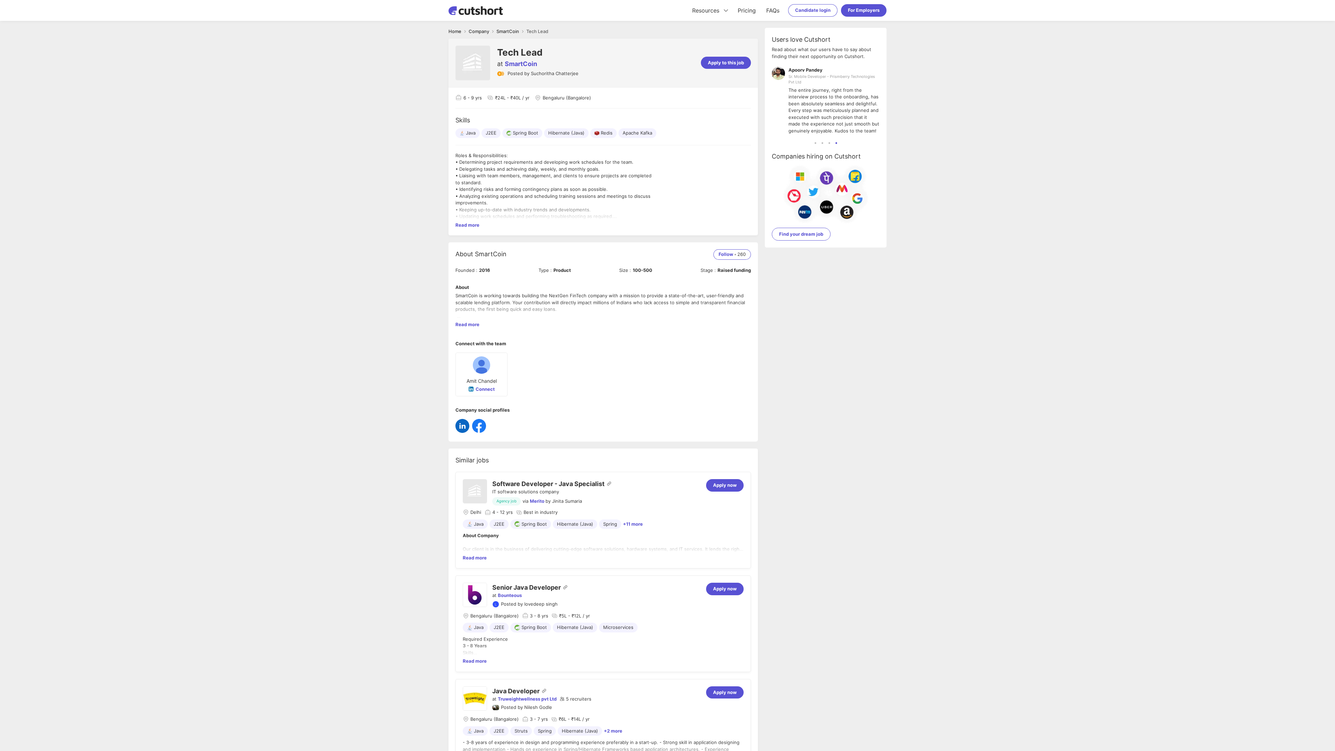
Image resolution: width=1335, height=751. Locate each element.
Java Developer (516, 691)
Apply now (725, 485)
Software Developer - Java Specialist (548, 483)
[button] (575, 699)
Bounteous (510, 595)
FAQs (772, 10)
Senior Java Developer (526, 587)
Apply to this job (726, 62)
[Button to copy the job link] (609, 483)
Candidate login (813, 10)
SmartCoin (521, 63)
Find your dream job (801, 234)
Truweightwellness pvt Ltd (527, 699)
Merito (537, 501)
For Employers (864, 10)
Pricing (747, 10)
